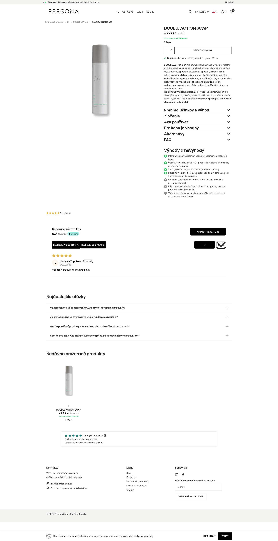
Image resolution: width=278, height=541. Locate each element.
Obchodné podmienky (137, 481)
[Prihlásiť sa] (223, 12)
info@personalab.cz (61, 483)
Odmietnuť (209, 536)
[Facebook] (183, 474)
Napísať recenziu (208, 231)
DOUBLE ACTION (80, 22)
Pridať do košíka (203, 50)
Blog (128, 473)
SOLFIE (150, 11)
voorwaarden (126, 536)
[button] (172, 47)
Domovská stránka (54, 22)
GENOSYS (127, 11)
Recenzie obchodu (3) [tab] (93, 245)
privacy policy (145, 536)
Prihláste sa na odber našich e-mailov (195, 480)
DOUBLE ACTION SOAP (68, 409)
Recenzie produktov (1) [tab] (66, 245)
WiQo (140, 11)
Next (98, 2)
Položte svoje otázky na (69, 488)
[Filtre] (204, 245)
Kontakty (131, 477)
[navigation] (43, 2)
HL (117, 11)
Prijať (225, 536)
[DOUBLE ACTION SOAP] (68, 380)
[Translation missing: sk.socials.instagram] (176, 474)
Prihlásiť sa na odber (191, 496)
